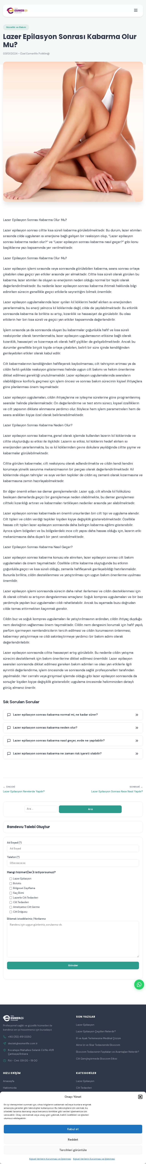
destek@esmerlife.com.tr (23, 1043)
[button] (140, 1097)
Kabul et (73, 1129)
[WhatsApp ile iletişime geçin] (139, 984)
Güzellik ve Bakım (16, 27)
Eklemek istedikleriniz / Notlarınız (26, 918)
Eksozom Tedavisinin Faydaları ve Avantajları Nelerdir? (107, 1051)
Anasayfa (8, 1081)
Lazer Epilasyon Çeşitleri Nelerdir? (96, 1031)
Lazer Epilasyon (85, 1024)
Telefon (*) (13, 857)
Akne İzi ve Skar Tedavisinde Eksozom (98, 1045)
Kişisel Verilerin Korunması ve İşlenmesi (50, 1158)
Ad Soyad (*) (14, 842)
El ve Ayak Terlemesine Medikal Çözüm (98, 1038)
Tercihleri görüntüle (73, 1150)
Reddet (73, 1140)
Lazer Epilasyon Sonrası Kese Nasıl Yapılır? (117, 791)
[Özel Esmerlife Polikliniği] (17, 11)
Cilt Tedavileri (84, 1087)
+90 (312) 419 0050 (19, 1036)
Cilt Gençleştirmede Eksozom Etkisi (96, 1058)
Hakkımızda (10, 1087)
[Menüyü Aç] (135, 10)
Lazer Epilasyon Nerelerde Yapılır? (24, 791)
